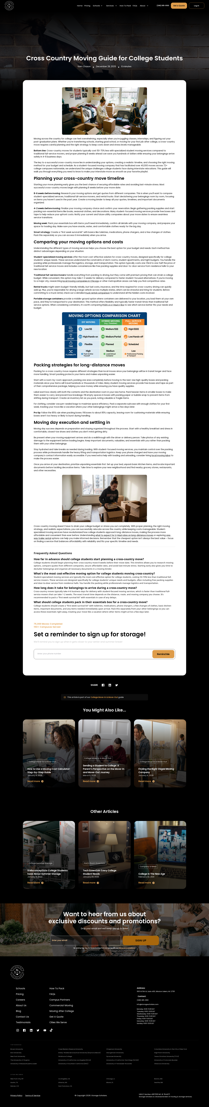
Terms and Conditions (127, 948)
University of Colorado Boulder (166, 1060)
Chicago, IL (110, 1079)
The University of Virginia (19, 1060)
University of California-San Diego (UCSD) (122, 1060)
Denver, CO (14, 1086)
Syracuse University (113, 1056)
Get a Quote (179, 5)
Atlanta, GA (62, 1082)
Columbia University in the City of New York (170, 1049)
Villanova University (161, 1064)
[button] (97, 6)
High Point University (162, 1053)
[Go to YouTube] (44, 1030)
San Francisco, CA (65, 1086)
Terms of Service (32, 1095)
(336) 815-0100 (163, 5)
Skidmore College (65, 1056)
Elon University (15, 1053)
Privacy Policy (16, 1095)
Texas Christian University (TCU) (166, 1056)
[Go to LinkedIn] (31, 1030)
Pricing (87, 5)
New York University (17, 1056)
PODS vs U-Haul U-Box (113, 304)
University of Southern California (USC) (73, 1064)
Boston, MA (158, 1079)
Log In (196, 5)
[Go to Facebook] (24, 1030)
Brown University (16, 1049)
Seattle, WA (158, 1082)
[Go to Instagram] (17, 1030)
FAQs (135, 5)
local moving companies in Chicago (80, 281)
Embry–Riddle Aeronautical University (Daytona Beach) (79, 1053)
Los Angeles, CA (64, 1079)
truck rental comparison (97, 292)
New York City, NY (16, 1079)
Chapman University (114, 1049)
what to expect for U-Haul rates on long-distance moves (124, 535)
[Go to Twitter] (38, 1030)
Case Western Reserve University (70, 1049)
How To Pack (125, 5)
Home (80, 5)
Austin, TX (14, 1082)
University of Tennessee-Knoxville (119, 1064)
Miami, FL (109, 1082)
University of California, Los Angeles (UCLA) (74, 1060)
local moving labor (161, 455)
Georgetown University (115, 1053)
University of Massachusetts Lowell (23, 1064)
